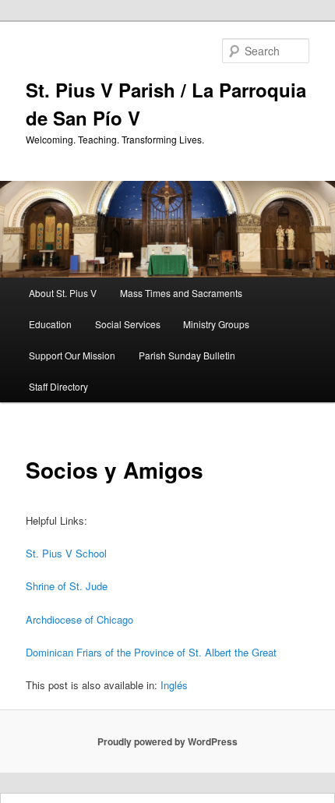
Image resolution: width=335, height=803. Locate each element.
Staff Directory (58, 386)
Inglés (174, 684)
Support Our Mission (72, 355)
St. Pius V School (66, 553)
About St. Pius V (63, 292)
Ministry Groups (216, 324)
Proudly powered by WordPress (167, 741)
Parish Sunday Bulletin (187, 355)
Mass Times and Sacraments (181, 292)
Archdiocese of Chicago (79, 619)
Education (50, 324)
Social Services (127, 324)
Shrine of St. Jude (67, 585)
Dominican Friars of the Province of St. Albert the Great (151, 652)
